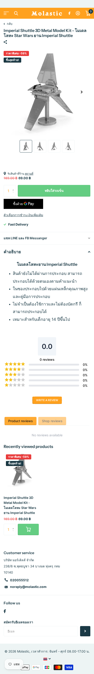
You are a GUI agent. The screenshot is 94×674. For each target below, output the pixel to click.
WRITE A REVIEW (47, 400)
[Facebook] (5, 611)
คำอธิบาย (12, 251)
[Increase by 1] (14, 187)
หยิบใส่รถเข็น (54, 190)
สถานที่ (29, 173)
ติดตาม (85, 631)
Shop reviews (52, 421)
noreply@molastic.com (28, 587)
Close (16, 13)
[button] (82, 92)
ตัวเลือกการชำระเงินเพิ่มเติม (23, 215)
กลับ (9, 24)
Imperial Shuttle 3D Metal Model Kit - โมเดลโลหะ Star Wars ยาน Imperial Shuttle (20, 505)
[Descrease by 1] (14, 195)
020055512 (19, 580)
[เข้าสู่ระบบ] (78, 13)
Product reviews (20, 421)
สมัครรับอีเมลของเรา (18, 622)
